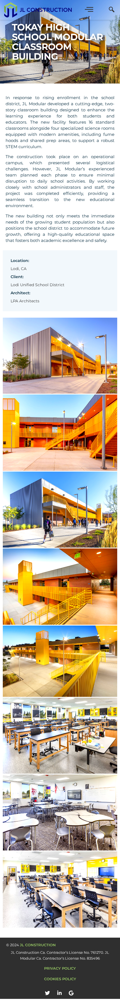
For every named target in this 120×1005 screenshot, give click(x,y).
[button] (111, 10)
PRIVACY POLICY (60, 968)
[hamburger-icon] (89, 9)
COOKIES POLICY (60, 979)
